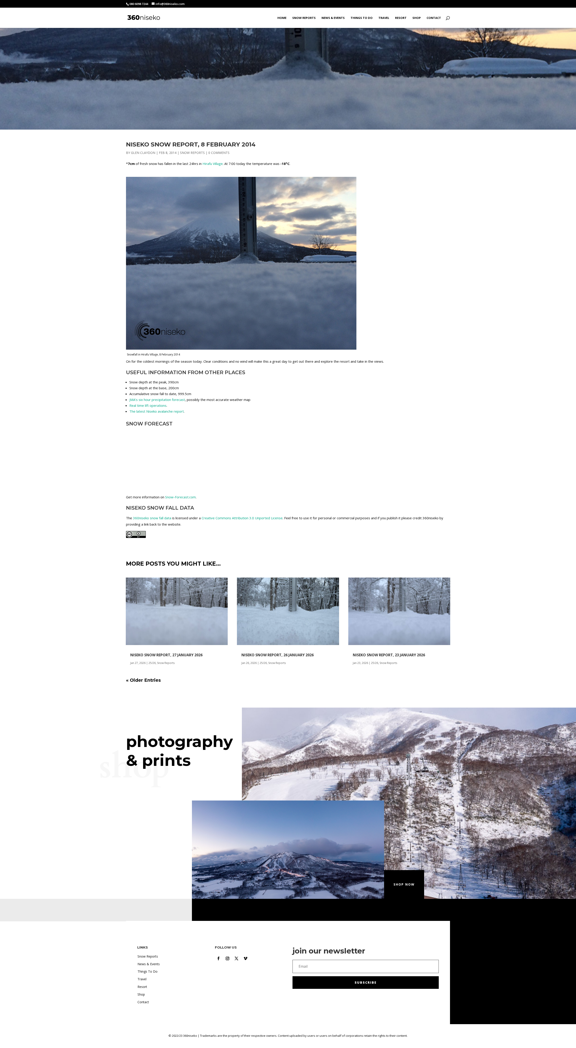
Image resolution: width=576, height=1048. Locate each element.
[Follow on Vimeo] (245, 958)
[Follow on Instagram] (227, 958)
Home (281, 18)
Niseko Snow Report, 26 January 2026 (277, 654)
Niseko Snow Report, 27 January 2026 (166, 654)
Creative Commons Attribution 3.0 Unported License (242, 518)
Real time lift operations (147, 405)
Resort (401, 18)
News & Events (333, 18)
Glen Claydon (143, 153)
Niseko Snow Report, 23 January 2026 (389, 654)
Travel (383, 18)
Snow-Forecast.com (180, 497)
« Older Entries (143, 680)
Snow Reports (304, 18)
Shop (416, 18)
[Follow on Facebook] (218, 958)
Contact (434, 18)
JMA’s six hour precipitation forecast (157, 399)
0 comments (219, 153)
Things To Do (362, 18)
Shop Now (404, 884)
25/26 (152, 663)
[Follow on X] (236, 958)
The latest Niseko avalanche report (156, 411)
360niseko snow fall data (152, 518)
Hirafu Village (212, 163)
